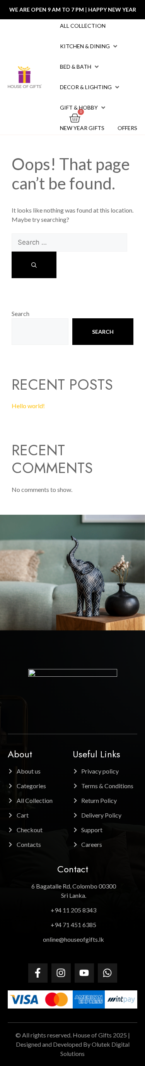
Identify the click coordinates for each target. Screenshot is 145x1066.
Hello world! (28, 405)
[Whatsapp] (107, 973)
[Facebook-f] (38, 973)
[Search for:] (69, 242)
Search (20, 313)
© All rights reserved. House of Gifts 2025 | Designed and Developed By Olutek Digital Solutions (72, 1044)
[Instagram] (61, 973)
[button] (89, 46)
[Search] (34, 265)
